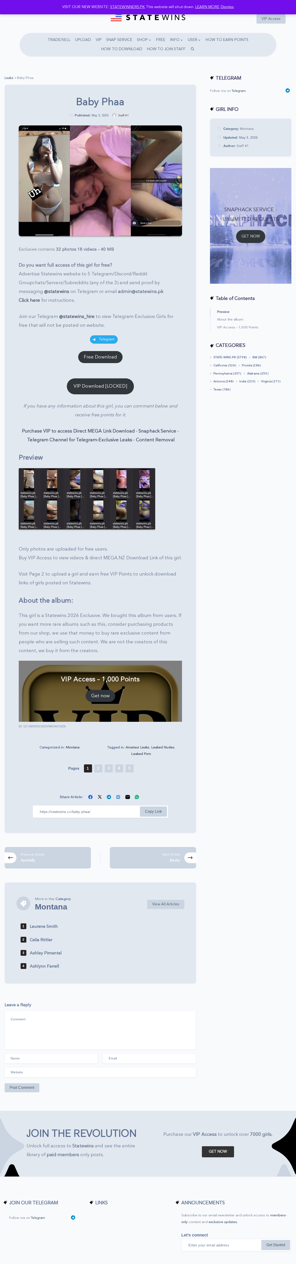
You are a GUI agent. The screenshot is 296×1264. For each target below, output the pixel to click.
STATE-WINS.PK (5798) (230, 357)
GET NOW (250, 236)
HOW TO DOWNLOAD (121, 49)
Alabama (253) (257, 373)
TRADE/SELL (59, 40)
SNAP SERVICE (119, 40)
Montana (73, 747)
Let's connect (194, 1235)
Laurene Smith (44, 926)
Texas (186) (222, 389)
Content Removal (155, 440)
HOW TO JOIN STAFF (166, 49)
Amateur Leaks (137, 747)
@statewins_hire (77, 316)
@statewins (56, 291)
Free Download (100, 357)
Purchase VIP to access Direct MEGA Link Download (78, 431)
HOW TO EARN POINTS (226, 40)
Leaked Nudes (162, 747)
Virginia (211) (271, 381)
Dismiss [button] (227, 7)
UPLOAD (83, 40)
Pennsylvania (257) (227, 373)
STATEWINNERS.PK (127, 7)
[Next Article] (153, 858)
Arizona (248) (223, 381)
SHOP (142, 40)
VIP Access (271, 19)
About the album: (230, 319)
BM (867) (259, 357)
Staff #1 (243, 146)
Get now (100, 696)
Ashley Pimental (46, 953)
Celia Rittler (41, 939)
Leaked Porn (141, 754)
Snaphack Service (157, 431)
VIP (99, 40)
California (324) (224, 365)
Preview (223, 312)
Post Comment (22, 1088)
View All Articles (165, 904)
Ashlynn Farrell (44, 966)
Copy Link (153, 811)
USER (192, 40)
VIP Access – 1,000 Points (238, 327)
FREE (160, 40)
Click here (29, 300)
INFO (174, 40)
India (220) (247, 381)
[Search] (192, 49)
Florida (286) (251, 365)
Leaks (9, 78)
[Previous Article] (48, 858)
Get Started (275, 1245)
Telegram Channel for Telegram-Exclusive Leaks (79, 440)
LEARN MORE (207, 7)
